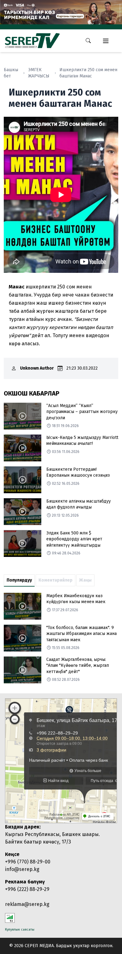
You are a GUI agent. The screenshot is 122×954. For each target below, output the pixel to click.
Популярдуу (19, 580)
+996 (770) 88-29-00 (27, 862)
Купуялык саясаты (19, 929)
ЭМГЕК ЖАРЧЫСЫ (38, 73)
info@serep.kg (22, 869)
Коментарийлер (55, 580)
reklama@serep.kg (27, 904)
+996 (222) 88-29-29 (27, 889)
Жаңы (85, 580)
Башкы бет (11, 73)
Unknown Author (37, 368)
